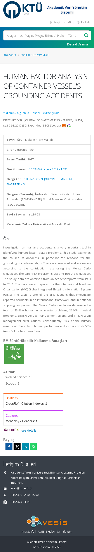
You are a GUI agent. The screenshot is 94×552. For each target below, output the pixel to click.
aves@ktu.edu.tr (21, 488)
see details (28, 430)
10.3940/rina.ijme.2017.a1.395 (48, 169)
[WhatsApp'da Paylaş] (33, 446)
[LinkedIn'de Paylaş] (25, 446)
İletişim (67, 531)
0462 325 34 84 (20, 502)
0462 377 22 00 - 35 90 (24, 495)
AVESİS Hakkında (49, 531)
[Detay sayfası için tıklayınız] (14, 354)
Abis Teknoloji (42, 547)
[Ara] (86, 35)
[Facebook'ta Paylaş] (8, 446)
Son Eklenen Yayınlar (35, 55)
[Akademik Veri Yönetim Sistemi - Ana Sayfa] (23, 10)
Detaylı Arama (77, 44)
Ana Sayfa (10, 55)
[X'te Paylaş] (17, 446)
